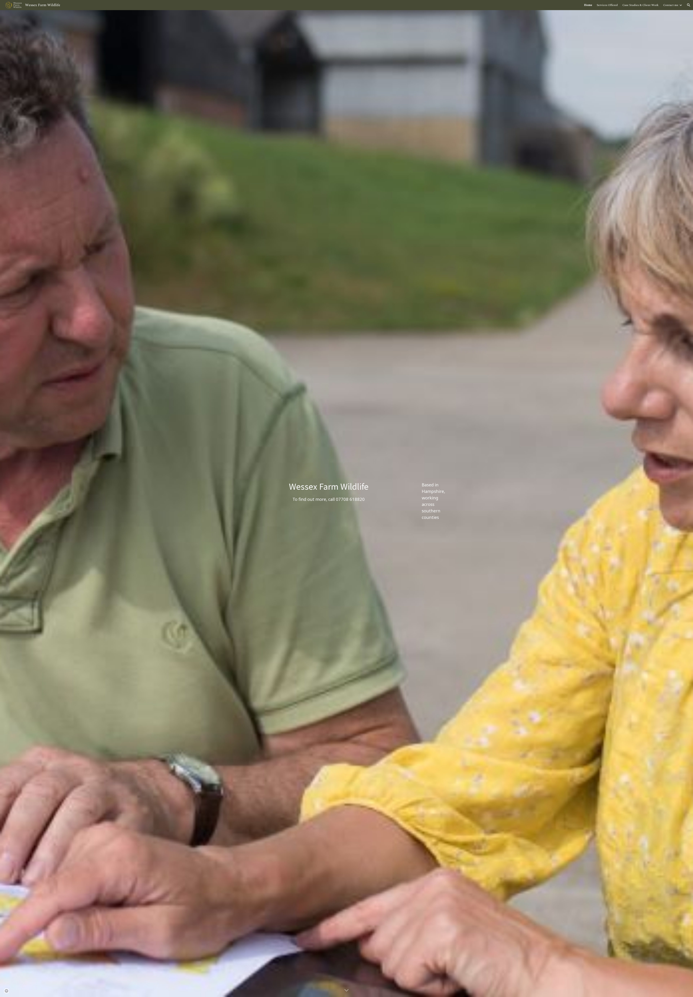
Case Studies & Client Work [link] (640, 5)
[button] (688, 5)
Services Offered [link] (607, 5)
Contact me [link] (670, 5)
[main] (328, 491)
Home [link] (588, 5)
